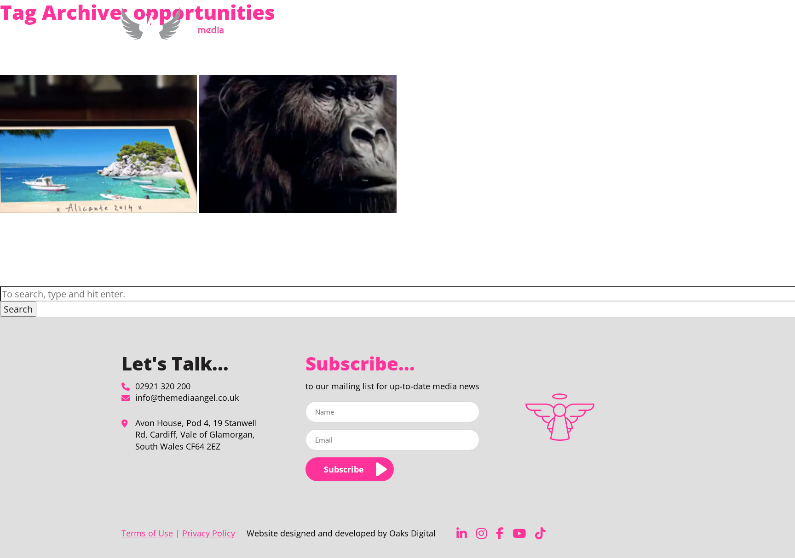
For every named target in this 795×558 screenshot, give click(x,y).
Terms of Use (147, 533)
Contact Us (640, 29)
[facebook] (499, 533)
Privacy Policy (208, 533)
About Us (523, 29)
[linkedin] (461, 533)
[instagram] (481, 533)
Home (394, 29)
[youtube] (519, 533)
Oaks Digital (412, 533)
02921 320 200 (162, 386)
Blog (607, 29)
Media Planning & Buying (451, 29)
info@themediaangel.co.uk (187, 397)
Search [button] (18, 309)
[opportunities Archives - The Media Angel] (175, 34)
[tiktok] (540, 533)
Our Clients (574, 29)
